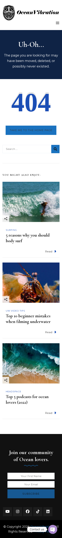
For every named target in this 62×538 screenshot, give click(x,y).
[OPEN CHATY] (52, 529)
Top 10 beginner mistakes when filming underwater (28, 318)
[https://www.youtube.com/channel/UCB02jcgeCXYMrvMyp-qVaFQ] (7, 511)
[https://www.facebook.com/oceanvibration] (27, 511)
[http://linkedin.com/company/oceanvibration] (47, 511)
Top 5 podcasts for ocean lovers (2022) (27, 399)
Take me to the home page (31, 130)
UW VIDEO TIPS (15, 310)
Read (49, 251)
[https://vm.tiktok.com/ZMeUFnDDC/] (37, 511)
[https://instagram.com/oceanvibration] (17, 511)
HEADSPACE (13, 391)
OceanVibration (42, 526)
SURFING (11, 230)
